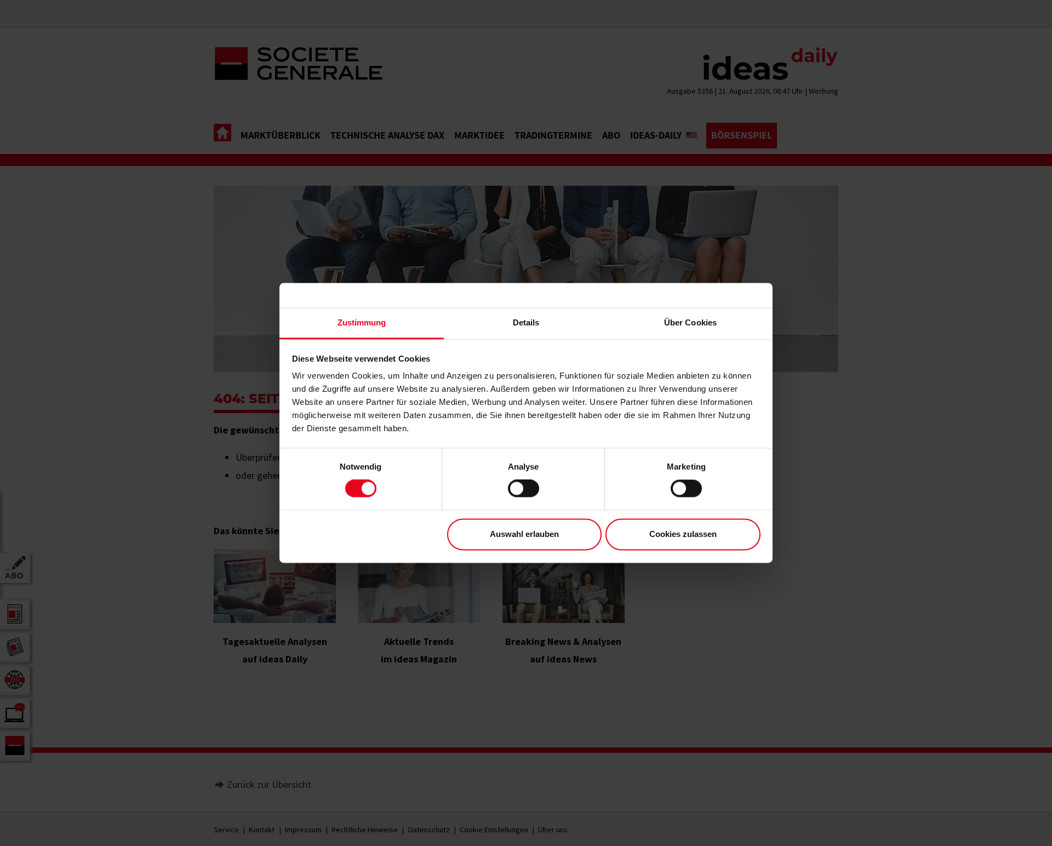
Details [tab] (526, 322)
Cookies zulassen (683, 534)
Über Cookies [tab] (690, 322)
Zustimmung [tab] (362, 322)
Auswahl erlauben (524, 534)
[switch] (523, 489)
